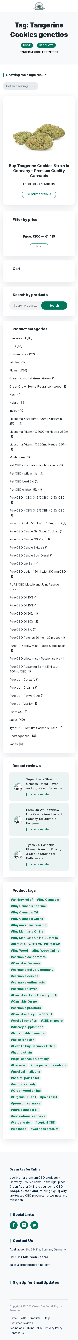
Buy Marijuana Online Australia (35, 938)
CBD (12, 346)
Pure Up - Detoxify (22, 679)
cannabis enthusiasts (29, 982)
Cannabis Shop (24, 1014)
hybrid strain (22, 1052)
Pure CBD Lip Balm (22, 563)
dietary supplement (28, 1027)
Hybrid (13, 402)
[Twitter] (34, 1225)
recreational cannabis (29, 1116)
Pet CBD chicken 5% (23, 489)
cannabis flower (25, 989)
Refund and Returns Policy (26, 1327)
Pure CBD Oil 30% (21, 621)
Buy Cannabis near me (29, 906)
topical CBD (46, 1122)
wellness (19, 1129)
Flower (14, 370)
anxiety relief (23, 899)
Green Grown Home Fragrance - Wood (35, 386)
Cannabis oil (17, 338)
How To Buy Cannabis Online (34, 1046)
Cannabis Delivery (26, 963)
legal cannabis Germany (31, 1059)
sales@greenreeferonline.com (30, 1265)
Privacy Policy (53, 1327)
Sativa (13, 720)
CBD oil (46, 1014)
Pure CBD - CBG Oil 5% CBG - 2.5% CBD (37, 497)
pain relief (49, 1097)
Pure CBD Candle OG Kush (27, 539)
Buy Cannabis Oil (25, 912)
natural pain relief (26, 1078)
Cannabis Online (25, 1001)
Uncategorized (19, 736)
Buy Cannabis (49, 899)
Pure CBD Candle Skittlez (26, 547)
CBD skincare (53, 1020)
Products (35, 1318)
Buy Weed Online (46, 950)
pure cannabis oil (25, 1110)
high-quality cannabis (29, 1033)
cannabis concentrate (29, 957)
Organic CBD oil (24, 1097)
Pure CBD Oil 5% (20, 630)
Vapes (13, 744)
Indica (13, 410)
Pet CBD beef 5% (21, 481)
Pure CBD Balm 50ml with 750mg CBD (35, 523)
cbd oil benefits (25, 1020)
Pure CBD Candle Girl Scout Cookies (34, 531)
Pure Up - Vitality (21, 704)
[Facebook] (14, 1225)
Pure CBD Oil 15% (21, 605)
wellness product (46, 1129)
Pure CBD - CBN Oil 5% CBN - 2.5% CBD (37, 510)
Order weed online (27, 1090)
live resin (20, 1065)
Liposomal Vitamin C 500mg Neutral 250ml (38, 444)
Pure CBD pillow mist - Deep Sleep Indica (37, 646)
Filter (39, 246)
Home (13, 1318)
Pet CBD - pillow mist (24, 473)
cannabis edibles (25, 976)
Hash (12, 394)
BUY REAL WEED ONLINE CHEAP (36, 944)
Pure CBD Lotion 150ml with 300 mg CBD (37, 571)
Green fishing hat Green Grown (30, 378)
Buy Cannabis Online (28, 919)
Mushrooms (17, 457)
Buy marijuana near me (30, 925)
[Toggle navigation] (8, 6)
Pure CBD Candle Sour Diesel (29, 555)
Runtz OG (15, 712)
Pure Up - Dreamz (21, 687)
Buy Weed (20, 950)
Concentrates (18, 354)
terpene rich (22, 1122)
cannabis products (27, 1008)
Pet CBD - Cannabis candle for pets (33, 465)
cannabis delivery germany (33, 970)
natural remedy (24, 1084)
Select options (41, 194)
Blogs (47, 1318)
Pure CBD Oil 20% (21, 613)
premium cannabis (26, 1103)
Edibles (14, 362)
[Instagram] (24, 1225)
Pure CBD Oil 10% (21, 597)
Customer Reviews (21, 1322)
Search (54, 305)
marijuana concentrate (49, 1065)
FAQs (23, 1318)
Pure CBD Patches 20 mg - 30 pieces (34, 637)
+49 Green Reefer (34, 1257)
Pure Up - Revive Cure (24, 696)
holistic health (23, 1040)
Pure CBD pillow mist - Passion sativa (34, 658)
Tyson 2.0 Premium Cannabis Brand (33, 728)
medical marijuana (26, 1071)
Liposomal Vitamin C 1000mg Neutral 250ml (39, 432)
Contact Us (17, 1332)
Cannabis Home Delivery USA (35, 995)
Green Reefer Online (25, 1169)
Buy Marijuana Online (28, 931)
